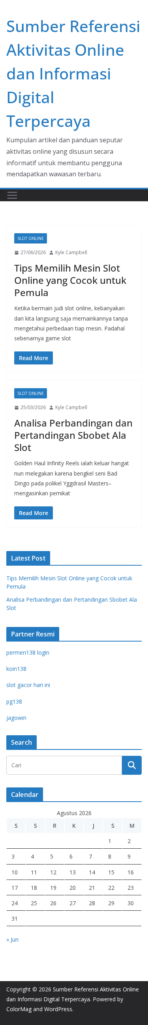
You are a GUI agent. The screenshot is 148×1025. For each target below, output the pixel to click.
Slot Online (30, 238)
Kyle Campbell (71, 252)
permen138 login (27, 652)
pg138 (14, 701)
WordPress (58, 1009)
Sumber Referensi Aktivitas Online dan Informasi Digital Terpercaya (73, 73)
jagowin (16, 717)
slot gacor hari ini (28, 685)
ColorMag (19, 1009)
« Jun (12, 939)
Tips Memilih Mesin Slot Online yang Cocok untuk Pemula (70, 280)
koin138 (16, 668)
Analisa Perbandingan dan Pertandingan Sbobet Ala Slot (73, 435)
